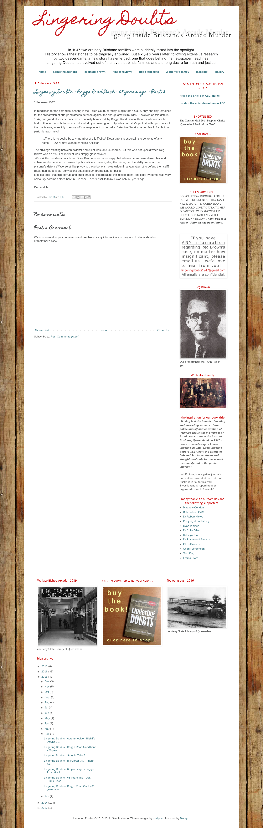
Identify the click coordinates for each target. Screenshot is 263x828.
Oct (47, 691)
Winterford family (177, 71)
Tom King (188, 553)
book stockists (149, 71)
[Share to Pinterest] (89, 197)
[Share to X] (81, 197)
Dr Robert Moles (193, 516)
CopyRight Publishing (196, 521)
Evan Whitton (191, 525)
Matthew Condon (193, 507)
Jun (47, 712)
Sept (48, 697)
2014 (44, 802)
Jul (47, 707)
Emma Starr (190, 557)
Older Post (163, 330)
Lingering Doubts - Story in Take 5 (64, 755)
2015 (44, 676)
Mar (47, 728)
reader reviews (122, 71)
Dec (47, 681)
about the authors (65, 71)
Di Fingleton (190, 535)
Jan (47, 796)
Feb (47, 733)
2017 (44, 666)
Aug (47, 702)
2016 (44, 671)
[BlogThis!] (78, 197)
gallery (219, 71)
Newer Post (42, 330)
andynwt (158, 818)
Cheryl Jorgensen (194, 548)
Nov (47, 686)
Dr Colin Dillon (191, 530)
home (42, 71)
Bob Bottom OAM (193, 512)
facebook (202, 71)
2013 (44, 807)
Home (103, 330)
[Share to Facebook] (85, 197)
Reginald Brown (95, 71)
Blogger (184, 818)
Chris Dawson (191, 544)
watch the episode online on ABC (203, 103)
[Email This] (74, 197)
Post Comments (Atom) (65, 336)
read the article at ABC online (200, 95)
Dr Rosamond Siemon (196, 539)
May (48, 718)
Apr (47, 723)
